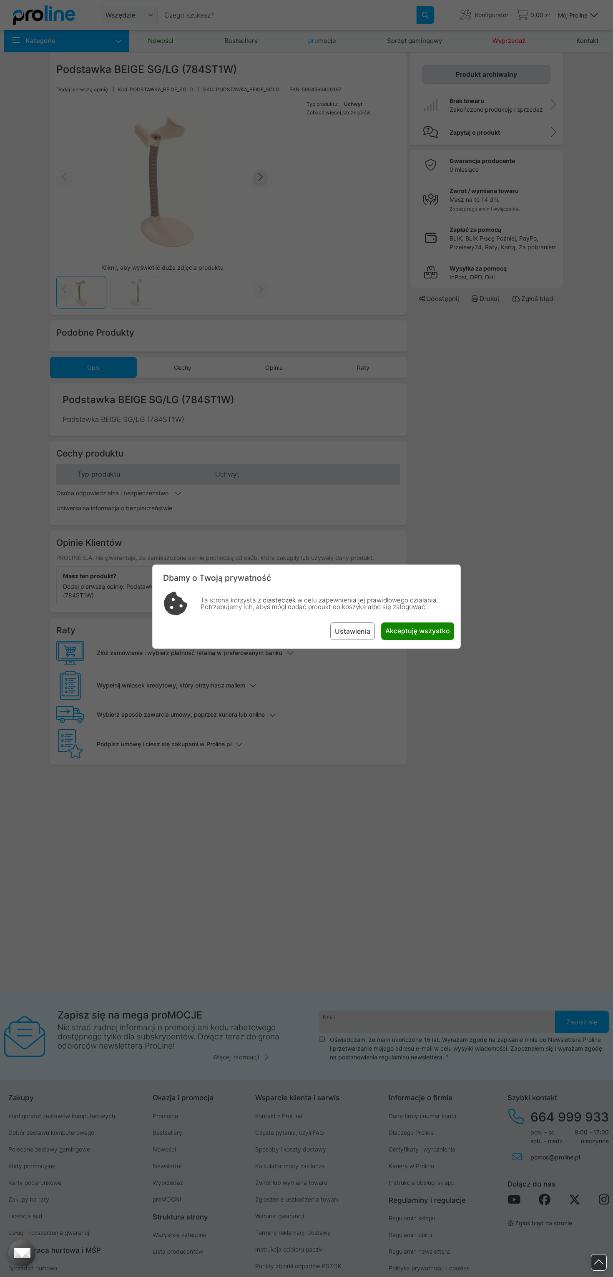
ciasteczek (279, 600)
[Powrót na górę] (598, 1262)
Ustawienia (352, 631)
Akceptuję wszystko (417, 631)
